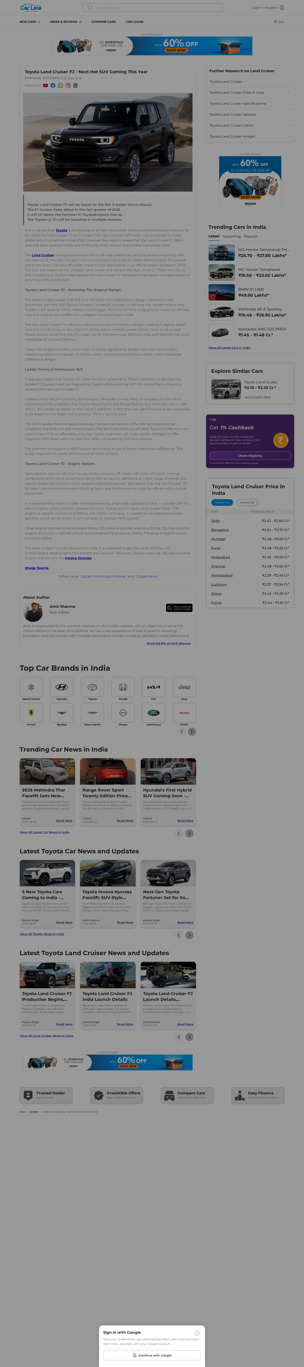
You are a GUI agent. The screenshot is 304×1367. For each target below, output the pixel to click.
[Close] (197, 1333)
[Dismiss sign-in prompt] (152, 683)
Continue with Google (155, 1355)
